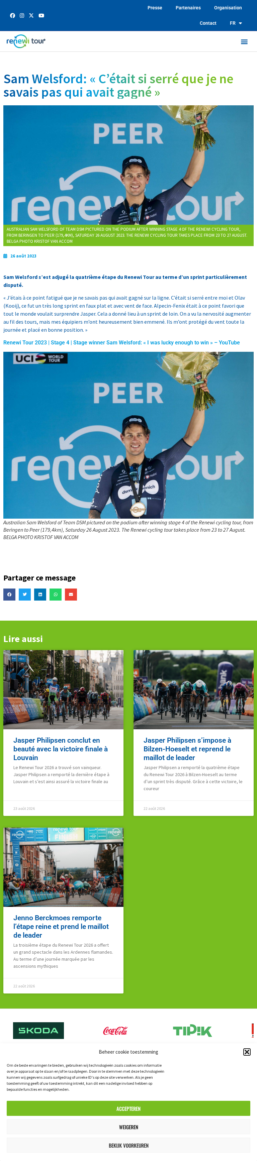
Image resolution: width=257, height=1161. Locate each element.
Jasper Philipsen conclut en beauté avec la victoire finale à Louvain (60, 749)
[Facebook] (13, 16)
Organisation (228, 7)
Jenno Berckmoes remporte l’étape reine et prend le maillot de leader (61, 926)
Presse (155, 7)
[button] (247, 1052)
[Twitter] (32, 16)
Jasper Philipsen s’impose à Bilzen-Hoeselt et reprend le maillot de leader (187, 749)
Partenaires (188, 7)
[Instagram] (22, 16)
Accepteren (128, 1108)
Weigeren (128, 1127)
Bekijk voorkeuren (129, 1145)
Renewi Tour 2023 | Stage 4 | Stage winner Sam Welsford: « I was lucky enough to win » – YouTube (121, 342)
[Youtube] (41, 16)
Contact (208, 23)
